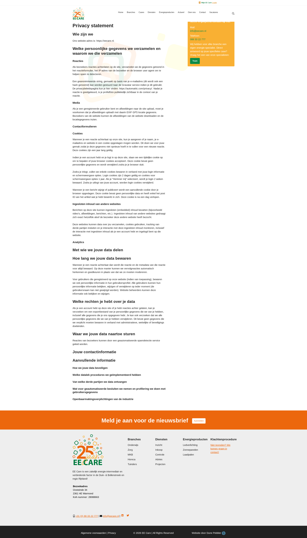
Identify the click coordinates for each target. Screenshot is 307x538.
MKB (130, 454)
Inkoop (158, 449)
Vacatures (213, 12)
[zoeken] (233, 13)
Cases (141, 12)
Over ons (192, 12)
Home (120, 12)
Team (194, 61)
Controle (159, 454)
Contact (202, 12)
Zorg (130, 449)
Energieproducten (166, 12)
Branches (131, 12)
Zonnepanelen (190, 449)
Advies (158, 459)
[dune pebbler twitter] (128, 515)
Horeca (131, 459)
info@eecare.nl (198, 31)
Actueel (181, 12)
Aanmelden (199, 421)
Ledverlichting (190, 445)
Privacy (112, 533)
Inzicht (158, 445)
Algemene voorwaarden (93, 533)
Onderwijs (133, 445)
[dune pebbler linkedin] (122, 515)
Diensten (151, 12)
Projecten (160, 464)
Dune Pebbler (214, 533)
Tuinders (132, 464)
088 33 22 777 (197, 39)
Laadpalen (188, 454)
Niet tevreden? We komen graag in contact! (220, 449)
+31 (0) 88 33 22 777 (86, 516)
